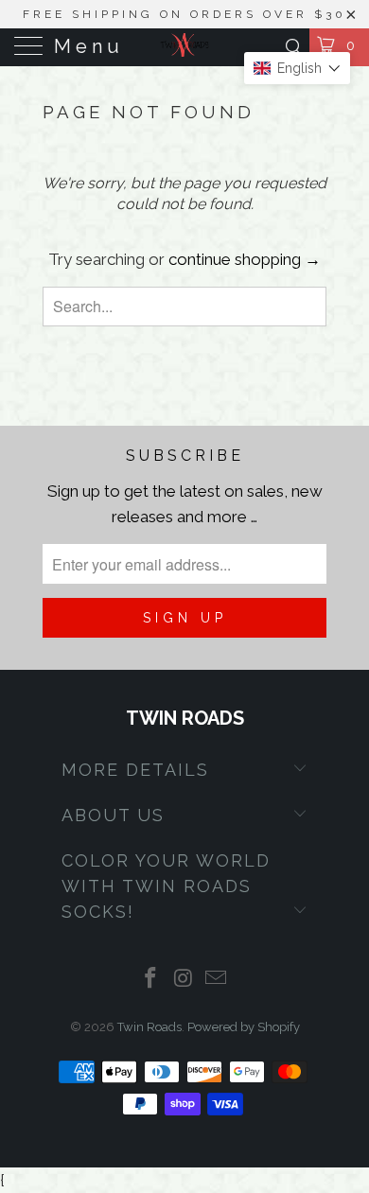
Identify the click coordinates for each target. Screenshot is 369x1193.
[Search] (293, 47)
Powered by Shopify (243, 1027)
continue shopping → (244, 259)
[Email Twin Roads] (216, 979)
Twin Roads (149, 1027)
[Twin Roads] (185, 47)
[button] (297, 68)
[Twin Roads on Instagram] (183, 979)
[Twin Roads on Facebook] (150, 979)
